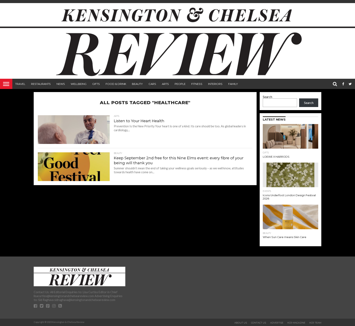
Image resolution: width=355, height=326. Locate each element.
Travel (20, 83)
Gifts (96, 83)
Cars (152, 83)
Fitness (196, 83)
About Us (240, 322)
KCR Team (315, 322)
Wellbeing (78, 83)
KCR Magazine (296, 322)
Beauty (137, 83)
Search (267, 97)
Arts (165, 83)
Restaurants (41, 83)
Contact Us (258, 322)
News (60, 83)
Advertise (276, 322)
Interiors (215, 83)
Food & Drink (116, 83)
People (180, 83)
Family (233, 83)
